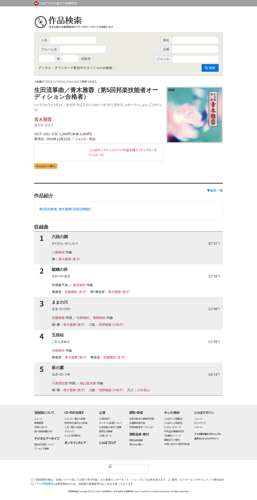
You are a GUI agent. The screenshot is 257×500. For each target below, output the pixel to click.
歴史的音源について (44, 444)
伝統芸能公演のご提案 (110, 427)
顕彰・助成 (136, 412)
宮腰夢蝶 (58, 317)
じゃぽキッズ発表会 (173, 422)
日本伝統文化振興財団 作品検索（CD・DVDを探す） (128, 23)
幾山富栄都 (88, 383)
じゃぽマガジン (204, 412)
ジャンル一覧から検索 (74, 418)
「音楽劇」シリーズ (172, 435)
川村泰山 (143, 390)
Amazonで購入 (46, 166)
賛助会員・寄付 (139, 434)
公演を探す (104, 418)
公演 (102, 412)
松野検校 (83, 317)
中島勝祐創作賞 (137, 422)
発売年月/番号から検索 (75, 422)
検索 (211, 68)
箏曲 (92, 138)
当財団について (44, 412)
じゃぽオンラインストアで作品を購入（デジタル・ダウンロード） (123, 152)
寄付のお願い (136, 444)
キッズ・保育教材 (72, 435)
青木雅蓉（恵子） (69, 259)
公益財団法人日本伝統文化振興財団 (56, 3)
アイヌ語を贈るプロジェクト (207, 434)
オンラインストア (75, 442)
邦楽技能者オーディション (141, 427)
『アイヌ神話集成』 (45, 484)
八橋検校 (58, 252)
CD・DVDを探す (74, 412)
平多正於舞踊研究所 (174, 431)
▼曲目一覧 (215, 190)
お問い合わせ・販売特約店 (177, 444)
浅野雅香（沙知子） (111, 324)
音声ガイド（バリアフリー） (206, 438)
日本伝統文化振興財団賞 (141, 418)
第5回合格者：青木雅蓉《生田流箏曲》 (65, 209)
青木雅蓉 (43, 119)
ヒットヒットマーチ (172, 427)
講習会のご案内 (172, 439)
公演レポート (105, 435)
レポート (198, 427)
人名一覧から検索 (73, 427)
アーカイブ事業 (41, 448)
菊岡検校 (99, 317)
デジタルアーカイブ (46, 438)
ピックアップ (200, 422)
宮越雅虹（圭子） (76, 291)
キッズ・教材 (172, 412)
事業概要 (192, 2)
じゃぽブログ (107, 442)
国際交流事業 (105, 431)
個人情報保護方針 (43, 431)
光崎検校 (58, 350)
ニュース (38, 418)
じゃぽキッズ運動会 (173, 418)
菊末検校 (79, 284)
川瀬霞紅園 (60, 383)
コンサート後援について (110, 422)
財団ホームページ (176, 2)
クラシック (69, 431)
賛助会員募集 (136, 440)
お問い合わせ (212, 2)
